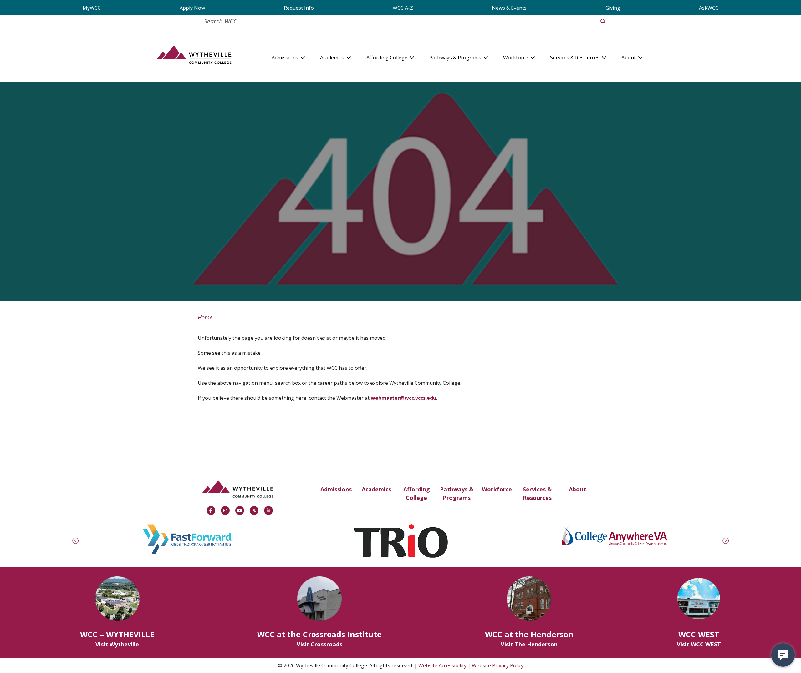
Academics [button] (332, 56)
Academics (376, 489)
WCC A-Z (403, 7)
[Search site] (603, 21)
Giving (612, 7)
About (577, 489)
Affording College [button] (387, 56)
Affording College (416, 493)
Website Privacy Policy (497, 665)
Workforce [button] (516, 56)
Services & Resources (537, 493)
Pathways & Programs (456, 493)
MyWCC (92, 7)
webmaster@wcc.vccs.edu (403, 397)
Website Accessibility (442, 665)
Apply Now (192, 7)
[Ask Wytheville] (783, 655)
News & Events (509, 7)
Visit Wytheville (117, 644)
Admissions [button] (285, 56)
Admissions (336, 489)
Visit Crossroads (319, 644)
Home (205, 317)
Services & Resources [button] (575, 56)
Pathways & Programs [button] (455, 56)
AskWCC (708, 7)
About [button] (629, 56)
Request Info (299, 7)
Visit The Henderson (529, 644)
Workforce (497, 489)
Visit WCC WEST (699, 644)
